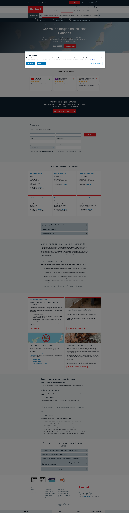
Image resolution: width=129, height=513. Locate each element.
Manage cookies (96, 63)
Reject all (41, 63)
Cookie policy (92, 59)
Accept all (30, 63)
